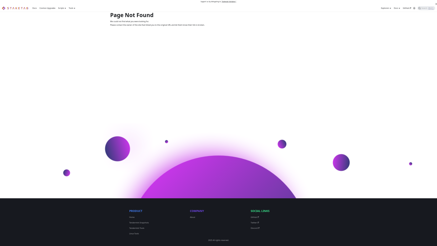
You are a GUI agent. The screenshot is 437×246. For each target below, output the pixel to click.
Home (132, 217)
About (192, 217)
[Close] (436, 4)
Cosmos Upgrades (47, 8)
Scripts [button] (61, 8)
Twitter (254, 222)
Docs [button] (396, 8)
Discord (254, 228)
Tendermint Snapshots (139, 222)
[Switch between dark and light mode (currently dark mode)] (414, 8)
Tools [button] (71, 8)
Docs (34, 8)
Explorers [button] (385, 8)
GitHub (406, 8)
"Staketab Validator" (228, 1)
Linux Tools (134, 233)
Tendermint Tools (136, 228)
